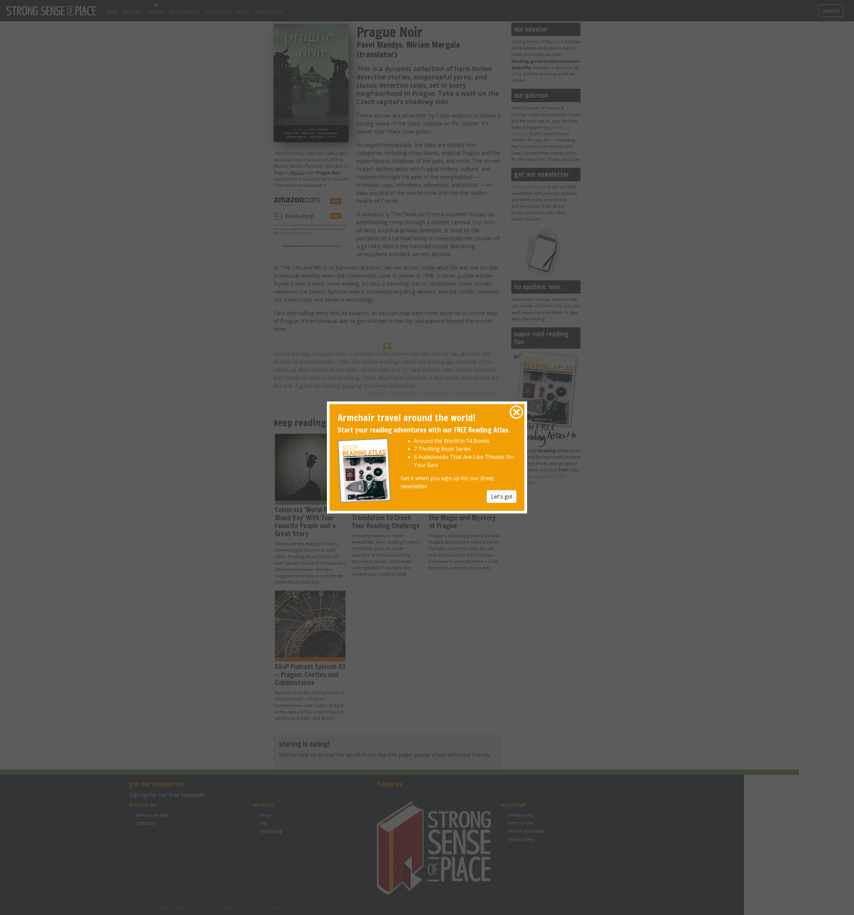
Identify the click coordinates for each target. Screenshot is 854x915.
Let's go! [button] (501, 496)
